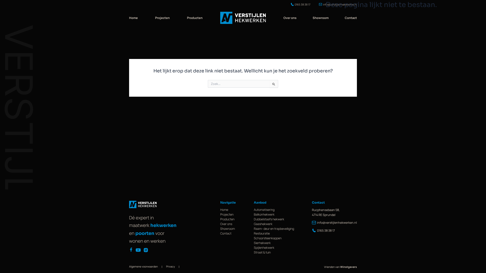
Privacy (170, 266)
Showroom (321, 18)
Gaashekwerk (263, 224)
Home (133, 18)
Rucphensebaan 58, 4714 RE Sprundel (326, 212)
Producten (195, 18)
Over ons (290, 18)
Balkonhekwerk (264, 214)
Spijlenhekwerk (264, 248)
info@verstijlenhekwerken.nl (337, 222)
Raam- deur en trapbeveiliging (274, 229)
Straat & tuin (262, 252)
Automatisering (264, 210)
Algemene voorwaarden (143, 266)
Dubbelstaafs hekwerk (269, 219)
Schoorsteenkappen (268, 238)
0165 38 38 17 (326, 230)
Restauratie (262, 233)
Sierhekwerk (262, 243)
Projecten (162, 18)
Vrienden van (340, 267)
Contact (351, 18)
